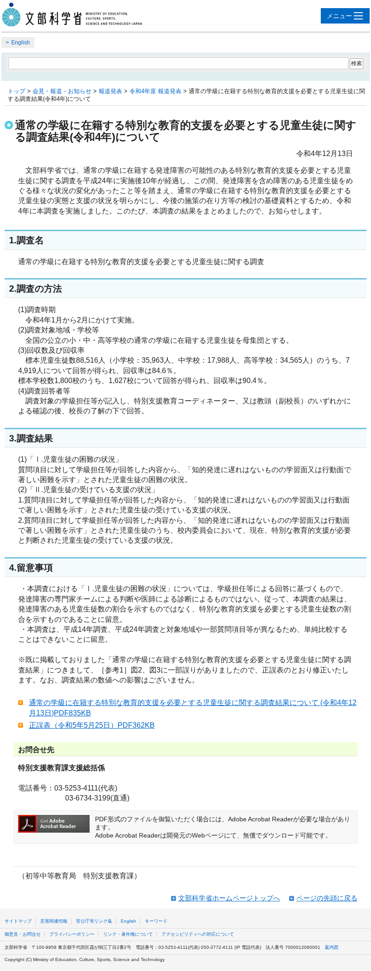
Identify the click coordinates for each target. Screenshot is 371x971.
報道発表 (110, 91)
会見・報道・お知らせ (62, 91)
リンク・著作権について (128, 934)
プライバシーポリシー (72, 934)
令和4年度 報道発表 (155, 91)
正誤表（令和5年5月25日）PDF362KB (92, 725)
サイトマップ (18, 921)
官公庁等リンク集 (94, 921)
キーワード (156, 921)
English (20, 42)
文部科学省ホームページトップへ (229, 898)
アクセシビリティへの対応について (198, 934)
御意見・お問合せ (23, 934)
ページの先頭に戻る (326, 898)
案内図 (331, 947)
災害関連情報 (53, 921)
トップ (16, 91)
